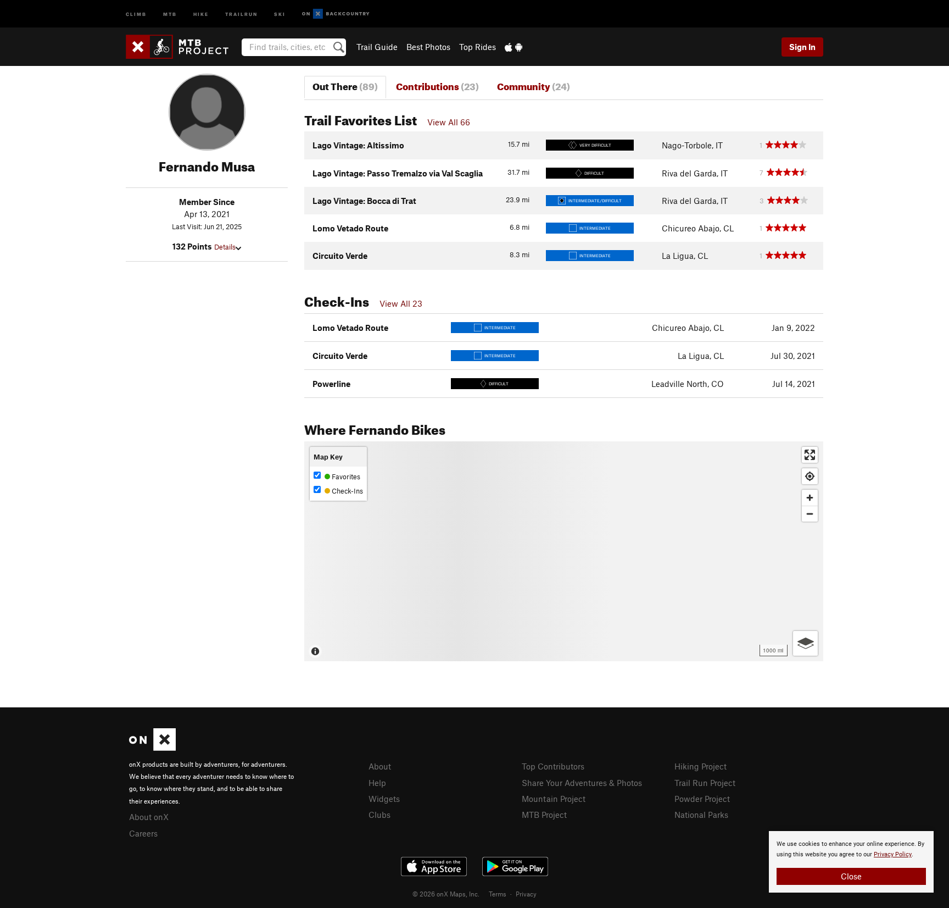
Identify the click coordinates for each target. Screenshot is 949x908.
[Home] (182, 47)
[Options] (805, 643)
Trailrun (241, 13)
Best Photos (428, 47)
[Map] (563, 551)
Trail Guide (377, 47)
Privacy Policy (893, 854)
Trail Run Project (704, 783)
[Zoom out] (810, 514)
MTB (170, 13)
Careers (143, 833)
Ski (280, 13)
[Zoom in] (810, 498)
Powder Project (702, 799)
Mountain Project (553, 799)
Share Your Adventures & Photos (582, 783)
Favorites (345, 476)
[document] (851, 862)
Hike (201, 13)
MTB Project (544, 815)
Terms (497, 894)
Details (225, 246)
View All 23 (400, 303)
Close (851, 876)
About (380, 766)
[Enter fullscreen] (810, 455)
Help (377, 783)
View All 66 (448, 122)
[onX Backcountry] (336, 14)
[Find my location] (810, 476)
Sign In (802, 47)
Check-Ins (346, 490)
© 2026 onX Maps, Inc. (445, 894)
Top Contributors (553, 766)
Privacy (526, 894)
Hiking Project (700, 766)
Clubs (379, 815)
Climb (136, 13)
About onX (149, 817)
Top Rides (477, 47)
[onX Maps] (152, 747)
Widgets (384, 799)
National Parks (701, 815)
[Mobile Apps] (513, 47)
